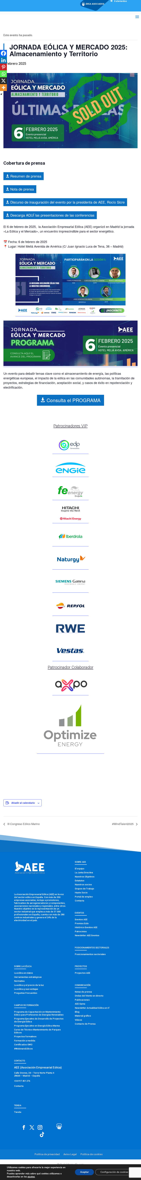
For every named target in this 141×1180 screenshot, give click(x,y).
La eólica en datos (23, 973)
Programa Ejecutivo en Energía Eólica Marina (37, 1025)
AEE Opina (80, 1003)
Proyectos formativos (25, 1036)
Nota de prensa (22, 189)
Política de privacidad (47, 1154)
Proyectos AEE (82, 973)
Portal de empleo (84, 896)
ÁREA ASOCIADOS (94, 4)
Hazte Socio (81, 892)
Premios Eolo (82, 923)
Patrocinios (81, 931)
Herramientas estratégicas (28, 977)
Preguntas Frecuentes (25, 993)
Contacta (79, 900)
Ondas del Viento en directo (89, 995)
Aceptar (84, 1172)
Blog (77, 1012)
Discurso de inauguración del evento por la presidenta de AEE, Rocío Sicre (67, 202)
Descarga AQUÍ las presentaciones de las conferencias (52, 215)
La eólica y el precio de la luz (29, 985)
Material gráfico (83, 1015)
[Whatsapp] (3, 73)
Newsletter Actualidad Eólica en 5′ (92, 1008)
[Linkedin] (3, 60)
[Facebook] (3, 53)
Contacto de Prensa (85, 1024)
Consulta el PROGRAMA (74, 400)
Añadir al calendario (23, 802)
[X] (3, 80)
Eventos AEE (81, 919)
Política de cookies (91, 1154)
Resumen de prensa (25, 176)
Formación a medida (24, 1040)
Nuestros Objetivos (84, 876)
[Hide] (1, 94)
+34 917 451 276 (22, 1081)
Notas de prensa (83, 992)
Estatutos (79, 880)
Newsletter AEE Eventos (87, 935)
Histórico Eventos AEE (86, 927)
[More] (3, 87)
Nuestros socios (83, 884)
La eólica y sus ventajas (26, 989)
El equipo (79, 868)
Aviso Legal (70, 1154)
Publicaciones (82, 1000)
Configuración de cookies (114, 1172)
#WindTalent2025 (123, 824)
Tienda (17, 1112)
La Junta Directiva (84, 872)
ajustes (31, 1176)
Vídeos (78, 1020)
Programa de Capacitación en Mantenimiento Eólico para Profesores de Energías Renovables (38, 1013)
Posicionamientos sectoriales (90, 954)
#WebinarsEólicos (23, 1048)
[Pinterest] (3, 67)
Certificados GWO (23, 1044)
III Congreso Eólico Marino (23, 824)
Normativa (19, 981)
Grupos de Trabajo (84, 888)
